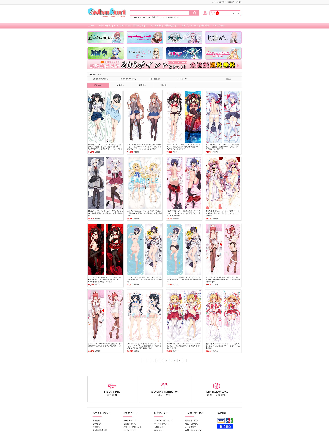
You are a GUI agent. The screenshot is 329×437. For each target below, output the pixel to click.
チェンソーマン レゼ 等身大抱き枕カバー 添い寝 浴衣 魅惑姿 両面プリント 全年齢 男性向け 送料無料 (184, 280)
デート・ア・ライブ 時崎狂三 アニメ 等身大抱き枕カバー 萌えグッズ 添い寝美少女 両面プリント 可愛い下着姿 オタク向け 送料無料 (105, 280)
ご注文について (129, 424)
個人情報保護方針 (100, 430)
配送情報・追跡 (191, 421)
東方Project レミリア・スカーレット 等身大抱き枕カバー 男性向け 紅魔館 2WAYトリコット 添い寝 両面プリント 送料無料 (222, 147)
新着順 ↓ (142, 85)
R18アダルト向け (122, 25)
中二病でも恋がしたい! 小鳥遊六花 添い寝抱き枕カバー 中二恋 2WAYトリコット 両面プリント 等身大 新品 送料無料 (183, 213)
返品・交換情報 (191, 424)
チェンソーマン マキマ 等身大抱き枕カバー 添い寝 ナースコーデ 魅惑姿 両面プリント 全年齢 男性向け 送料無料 (223, 280)
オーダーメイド (129, 421)
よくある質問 (190, 427)
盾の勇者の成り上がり (128, 79)
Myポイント (159, 430)
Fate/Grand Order (172, 17)
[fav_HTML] (194, 13)
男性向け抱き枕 (140, 25)
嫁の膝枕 (205, 25)
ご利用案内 (230, 2)
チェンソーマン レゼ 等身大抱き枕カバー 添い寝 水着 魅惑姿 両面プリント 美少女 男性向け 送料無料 (144, 280)
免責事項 (96, 427)
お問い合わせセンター (194, 430)
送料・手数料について (132, 427)
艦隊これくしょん (158, 17)
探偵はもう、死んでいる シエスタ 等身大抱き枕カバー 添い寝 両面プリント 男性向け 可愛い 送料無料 (105, 213)
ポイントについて (161, 424)
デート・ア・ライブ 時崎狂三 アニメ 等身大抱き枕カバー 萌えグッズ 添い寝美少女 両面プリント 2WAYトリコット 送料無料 (183, 147)
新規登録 (222, 2)
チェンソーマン (182, 79)
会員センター (159, 427)
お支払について (129, 430)
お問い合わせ (218, 25)
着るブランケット (190, 25)
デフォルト (98, 85)
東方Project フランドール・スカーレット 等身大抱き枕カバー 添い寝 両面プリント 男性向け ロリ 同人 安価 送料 (183, 346)
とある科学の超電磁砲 (100, 79)
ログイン (215, 2)
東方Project (147, 17)
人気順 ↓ (120, 85)
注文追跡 (238, 2)
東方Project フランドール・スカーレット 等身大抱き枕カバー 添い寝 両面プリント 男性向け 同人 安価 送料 (223, 346)
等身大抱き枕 (105, 25)
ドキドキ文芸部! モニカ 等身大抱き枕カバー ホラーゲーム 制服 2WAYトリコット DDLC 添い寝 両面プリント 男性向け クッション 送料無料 (144, 147)
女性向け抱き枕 (171, 25)
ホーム (92, 25)
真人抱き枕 (156, 25)
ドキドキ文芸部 (154, 79)
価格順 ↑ (164, 85)
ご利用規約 (97, 424)
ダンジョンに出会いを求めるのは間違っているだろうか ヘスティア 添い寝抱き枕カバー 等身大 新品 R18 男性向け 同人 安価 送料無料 (144, 346)
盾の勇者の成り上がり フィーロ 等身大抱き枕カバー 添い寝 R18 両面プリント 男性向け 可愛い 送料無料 (144, 213)
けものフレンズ (135, 17)
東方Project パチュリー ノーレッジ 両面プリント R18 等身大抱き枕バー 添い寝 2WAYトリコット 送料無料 (223, 213)
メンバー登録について (163, 421)
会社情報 (96, 421)
